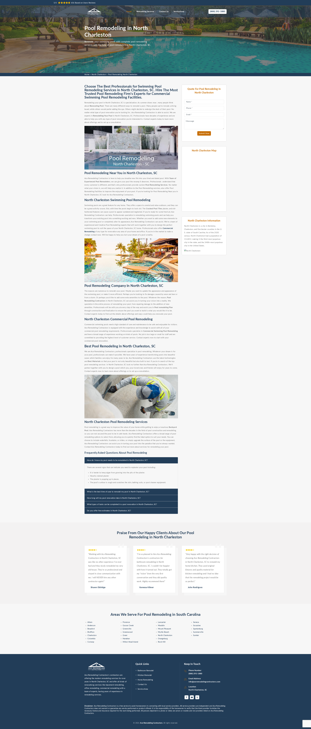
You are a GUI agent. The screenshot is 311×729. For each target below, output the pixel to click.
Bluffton (90, 632)
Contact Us (164, 12)
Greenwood (128, 632)
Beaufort (91, 629)
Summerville (198, 632)
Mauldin (161, 625)
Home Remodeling (145, 680)
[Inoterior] (94, 11)
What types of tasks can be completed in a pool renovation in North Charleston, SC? (122, 504)
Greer (125, 635)
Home (129, 12)
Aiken (89, 622)
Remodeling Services (145, 12)
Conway (90, 642)
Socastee (197, 625)
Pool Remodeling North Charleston (122, 74)
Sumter (196, 635)
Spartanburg (198, 629)
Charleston (91, 635)
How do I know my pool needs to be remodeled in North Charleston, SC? (117, 460)
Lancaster (162, 622)
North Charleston (99, 74)
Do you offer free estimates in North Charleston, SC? (109, 511)
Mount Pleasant (164, 629)
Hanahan (126, 639)
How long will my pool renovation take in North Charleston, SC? (114, 498)
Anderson (91, 625)
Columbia (91, 639)
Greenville (127, 629)
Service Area (179, 12)
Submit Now (204, 133)
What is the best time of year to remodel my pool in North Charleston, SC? (118, 492)
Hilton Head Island (130, 642)
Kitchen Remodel (145, 675)
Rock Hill (162, 642)
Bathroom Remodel (146, 671)
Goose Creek (128, 625)
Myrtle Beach (163, 632)
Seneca (196, 622)
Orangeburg (163, 639)
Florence (126, 622)
